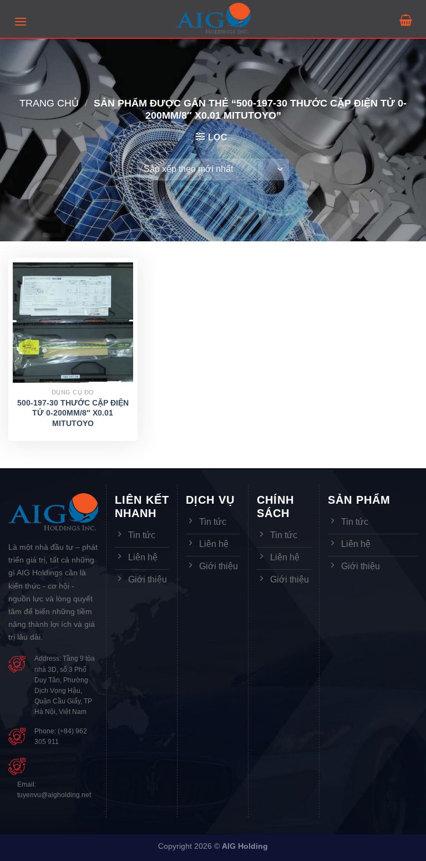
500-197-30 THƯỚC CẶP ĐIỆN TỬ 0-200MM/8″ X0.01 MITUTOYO (73, 413)
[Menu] (20, 21)
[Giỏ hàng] (406, 20)
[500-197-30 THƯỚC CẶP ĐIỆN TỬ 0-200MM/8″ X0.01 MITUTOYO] (73, 322)
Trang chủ (49, 103)
